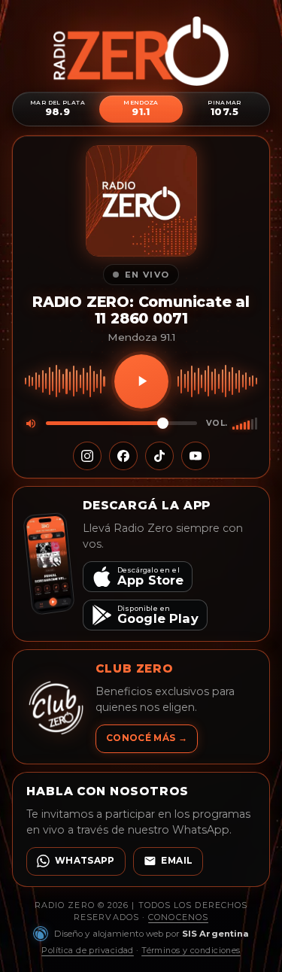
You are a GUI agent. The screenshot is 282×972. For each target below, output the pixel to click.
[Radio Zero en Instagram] (87, 456)
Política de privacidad (87, 950)
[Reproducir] (141, 381)
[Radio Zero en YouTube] (195, 456)
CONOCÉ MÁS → (146, 738)
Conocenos (178, 917)
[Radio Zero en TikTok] (159, 456)
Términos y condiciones (191, 950)
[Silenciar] (31, 424)
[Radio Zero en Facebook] (123, 456)
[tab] (57, 109)
